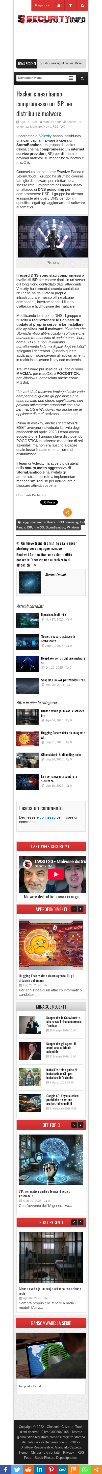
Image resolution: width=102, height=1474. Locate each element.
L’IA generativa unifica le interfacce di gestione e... (45, 1193)
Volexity (45, 136)
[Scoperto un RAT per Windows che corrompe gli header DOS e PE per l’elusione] (27, 687)
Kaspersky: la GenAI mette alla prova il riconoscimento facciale (63, 1021)
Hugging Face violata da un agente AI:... (63, 735)
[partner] (51, 56)
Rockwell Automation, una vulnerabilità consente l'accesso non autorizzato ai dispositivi (44, 560)
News (47, 126)
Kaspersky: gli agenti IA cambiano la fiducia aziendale (61, 1047)
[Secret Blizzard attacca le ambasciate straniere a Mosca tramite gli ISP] (27, 643)
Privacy (68, 1452)
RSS (55, 126)
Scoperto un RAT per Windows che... (64, 679)
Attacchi (72, 122)
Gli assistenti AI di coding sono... (62, 754)
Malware (36, 126)
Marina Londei (52, 122)
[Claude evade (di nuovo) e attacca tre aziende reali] (27, 718)
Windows (73, 527)
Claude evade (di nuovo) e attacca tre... (62, 713)
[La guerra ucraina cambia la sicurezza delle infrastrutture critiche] (27, 783)
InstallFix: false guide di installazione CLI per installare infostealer (61, 1073)
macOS (39, 527)
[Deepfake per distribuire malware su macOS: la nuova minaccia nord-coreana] (27, 665)
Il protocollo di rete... (54, 614)
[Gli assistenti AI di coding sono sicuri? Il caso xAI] (27, 762)
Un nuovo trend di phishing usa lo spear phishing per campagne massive (46, 546)
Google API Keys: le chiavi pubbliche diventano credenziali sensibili (62, 1099)
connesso (47, 817)
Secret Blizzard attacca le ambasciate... (58, 638)
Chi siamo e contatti (45, 1452)
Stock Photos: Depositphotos (56, 1458)
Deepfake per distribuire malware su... (63, 660)
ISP (29, 527)
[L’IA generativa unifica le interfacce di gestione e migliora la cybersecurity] (51, 1184)
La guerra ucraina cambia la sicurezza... (59, 778)
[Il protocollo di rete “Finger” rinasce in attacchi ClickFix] (27, 622)
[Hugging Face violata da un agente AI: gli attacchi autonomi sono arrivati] (27, 740)
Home (23, 1452)
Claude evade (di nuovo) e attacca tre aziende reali (50, 1291)
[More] (67, 512)
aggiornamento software (39, 522)
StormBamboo (55, 527)
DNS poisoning (67, 522)
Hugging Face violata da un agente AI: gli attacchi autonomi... (46, 978)
